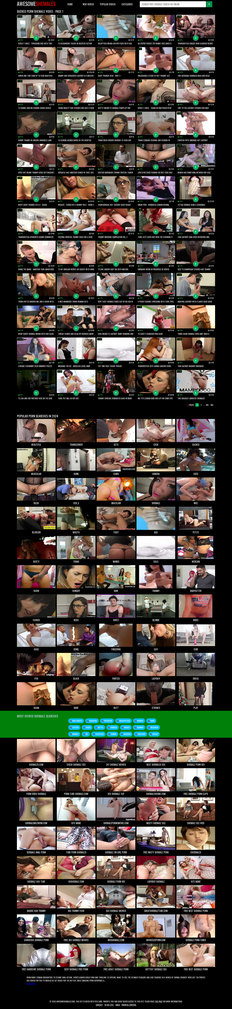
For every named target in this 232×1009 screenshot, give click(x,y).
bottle (100, 727)
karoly (127, 727)
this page (158, 1001)
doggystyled (124, 720)
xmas (152, 720)
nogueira (93, 720)
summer (139, 727)
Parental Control (129, 1004)
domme (113, 734)
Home (70, 4)
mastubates (77, 720)
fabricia (113, 727)
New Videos (88, 4)
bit (86, 734)
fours (88, 727)
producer (108, 720)
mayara (140, 720)
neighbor (154, 727)
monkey (75, 734)
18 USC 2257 (109, 1004)
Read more (31, 983)
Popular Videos (108, 4)
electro (75, 727)
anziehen (127, 734)
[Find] (209, 4)
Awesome (36, 3)
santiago (141, 734)
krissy (155, 734)
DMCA (118, 1004)
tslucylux (99, 734)
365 (207, 404)
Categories (127, 4)
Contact (99, 1004)
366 (211, 404)
